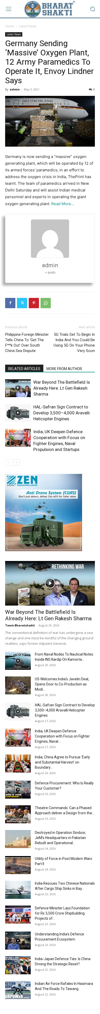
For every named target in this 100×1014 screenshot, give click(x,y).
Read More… (62, 203)
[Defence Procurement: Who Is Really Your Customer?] (18, 790)
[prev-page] (8, 462)
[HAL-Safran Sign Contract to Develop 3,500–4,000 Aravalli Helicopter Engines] (18, 413)
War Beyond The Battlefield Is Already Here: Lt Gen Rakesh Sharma (61, 388)
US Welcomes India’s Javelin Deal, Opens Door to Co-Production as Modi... (62, 684)
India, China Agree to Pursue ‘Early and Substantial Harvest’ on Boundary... (62, 762)
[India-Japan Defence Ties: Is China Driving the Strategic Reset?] (18, 965)
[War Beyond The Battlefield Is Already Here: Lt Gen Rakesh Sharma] (18, 388)
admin (15, 89)
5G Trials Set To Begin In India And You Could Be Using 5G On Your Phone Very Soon (74, 342)
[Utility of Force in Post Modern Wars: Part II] (18, 865)
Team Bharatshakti (20, 625)
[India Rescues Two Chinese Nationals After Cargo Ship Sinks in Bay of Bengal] (18, 890)
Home (9, 26)
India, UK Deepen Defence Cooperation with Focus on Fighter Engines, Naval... (62, 736)
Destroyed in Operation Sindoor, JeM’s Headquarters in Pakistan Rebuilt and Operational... (60, 838)
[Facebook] (10, 303)
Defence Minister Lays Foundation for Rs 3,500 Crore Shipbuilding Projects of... (62, 913)
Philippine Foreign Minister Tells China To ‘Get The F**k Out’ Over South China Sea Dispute (27, 342)
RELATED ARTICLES (24, 369)
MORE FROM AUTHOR (64, 369)
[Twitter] (22, 303)
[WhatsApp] (46, 303)
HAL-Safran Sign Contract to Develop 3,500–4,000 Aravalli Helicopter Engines (61, 412)
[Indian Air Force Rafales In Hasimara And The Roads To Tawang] (18, 990)
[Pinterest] (34, 303)
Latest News (27, 26)
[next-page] (16, 462)
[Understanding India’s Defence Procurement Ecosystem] (18, 941)
